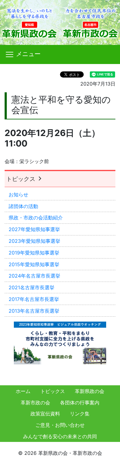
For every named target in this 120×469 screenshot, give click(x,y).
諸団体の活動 (23, 206)
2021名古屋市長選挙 (31, 287)
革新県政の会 (89, 391)
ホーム (23, 391)
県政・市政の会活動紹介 (36, 217)
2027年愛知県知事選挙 (34, 229)
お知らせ (18, 194)
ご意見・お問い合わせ (60, 425)
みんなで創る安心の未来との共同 (60, 436)
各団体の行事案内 (79, 402)
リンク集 (80, 414)
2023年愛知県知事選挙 (34, 241)
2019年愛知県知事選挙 (34, 253)
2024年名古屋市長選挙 (34, 276)
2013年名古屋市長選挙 (34, 311)
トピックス (21, 178)
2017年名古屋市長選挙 (34, 299)
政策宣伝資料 (45, 414)
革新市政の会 (35, 402)
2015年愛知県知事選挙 (34, 264)
